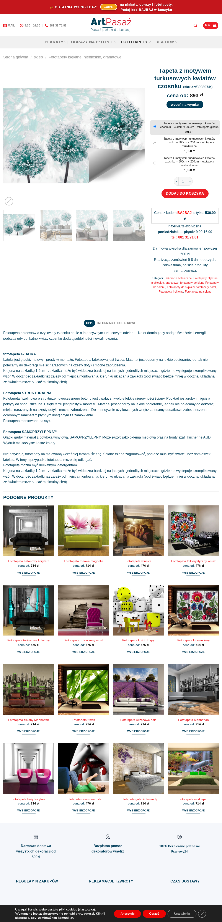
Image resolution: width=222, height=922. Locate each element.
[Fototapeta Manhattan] (193, 689)
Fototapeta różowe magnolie (83, 561)
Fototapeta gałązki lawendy (138, 799)
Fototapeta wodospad (193, 799)
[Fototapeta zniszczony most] (83, 610)
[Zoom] (9, 201)
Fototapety (134, 42)
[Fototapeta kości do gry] (138, 610)
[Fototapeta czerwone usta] (83, 768)
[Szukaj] (195, 25)
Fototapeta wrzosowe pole (138, 720)
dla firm (165, 42)
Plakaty (54, 42)
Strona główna (15, 57)
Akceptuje (127, 914)
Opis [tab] (89, 323)
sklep (38, 57)
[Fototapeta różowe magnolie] (83, 530)
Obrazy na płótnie (92, 42)
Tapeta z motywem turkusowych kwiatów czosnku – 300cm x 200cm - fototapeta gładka (189, 125)
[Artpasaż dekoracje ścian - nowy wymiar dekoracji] (111, 25)
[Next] (136, 135)
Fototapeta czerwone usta (83, 799)
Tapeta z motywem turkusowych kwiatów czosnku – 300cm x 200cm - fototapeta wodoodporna (189, 161)
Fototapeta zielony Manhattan (28, 720)
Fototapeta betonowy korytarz (28, 561)
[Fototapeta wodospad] (193, 768)
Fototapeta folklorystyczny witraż (193, 561)
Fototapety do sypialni (181, 287)
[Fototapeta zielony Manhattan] (28, 689)
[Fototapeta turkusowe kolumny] (28, 610)
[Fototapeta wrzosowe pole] (138, 689)
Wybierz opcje (28, 572)
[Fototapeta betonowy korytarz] (28, 530)
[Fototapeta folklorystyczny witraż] (193, 530)
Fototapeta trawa (83, 720)
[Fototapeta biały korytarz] (28, 768)
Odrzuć (154, 914)
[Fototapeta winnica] (138, 530)
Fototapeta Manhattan (193, 720)
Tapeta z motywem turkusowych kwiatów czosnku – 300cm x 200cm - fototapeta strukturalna (189, 142)
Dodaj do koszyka (185, 193)
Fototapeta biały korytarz (28, 799)
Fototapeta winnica (139, 561)
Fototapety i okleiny (171, 291)
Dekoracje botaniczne (178, 278)
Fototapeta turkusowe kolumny (28, 640)
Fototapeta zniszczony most (83, 640)
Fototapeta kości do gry (138, 640)
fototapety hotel (206, 287)
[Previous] (11, 135)
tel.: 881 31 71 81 (184, 237)
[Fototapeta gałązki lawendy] (138, 768)
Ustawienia (182, 914)
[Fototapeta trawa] (83, 689)
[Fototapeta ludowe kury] (193, 610)
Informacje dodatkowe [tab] (116, 323)
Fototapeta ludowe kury (193, 640)
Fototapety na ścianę (198, 291)
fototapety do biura (192, 282)
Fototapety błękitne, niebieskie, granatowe (85, 57)
